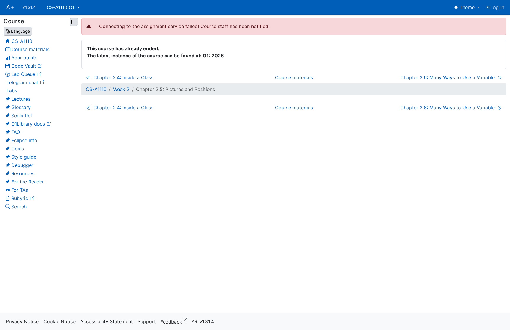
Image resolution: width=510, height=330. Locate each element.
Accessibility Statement (106, 321)
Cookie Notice (59, 321)
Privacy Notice (22, 321)
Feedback (175, 321)
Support (147, 321)
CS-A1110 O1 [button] (61, 7)
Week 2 (121, 89)
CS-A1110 (96, 89)
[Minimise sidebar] (74, 22)
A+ (10, 7)
